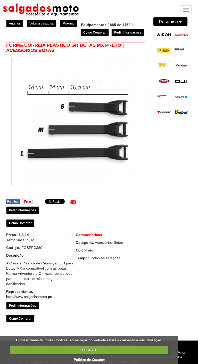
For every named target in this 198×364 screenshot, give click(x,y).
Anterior (14, 23)
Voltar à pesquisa (41, 23)
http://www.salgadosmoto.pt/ (29, 297)
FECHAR (89, 350)
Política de (89, 360)
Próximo (69, 23)
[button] (73, 202)
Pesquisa (169, 21)
